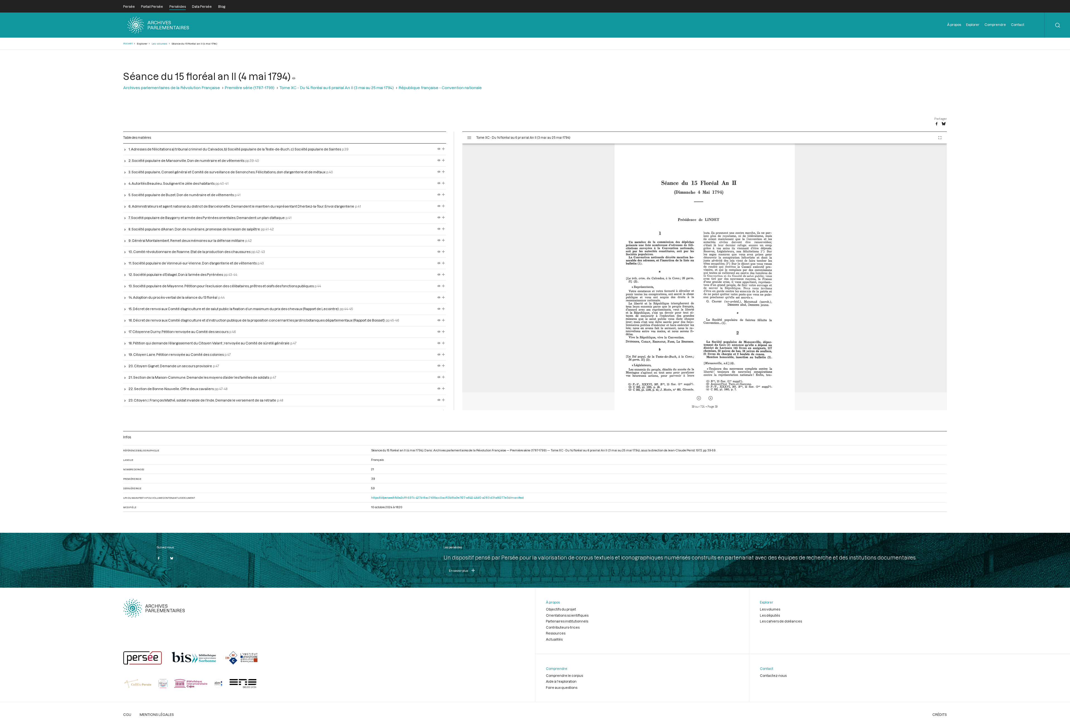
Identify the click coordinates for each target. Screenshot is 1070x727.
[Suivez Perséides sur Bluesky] (172, 558)
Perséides (177, 6)
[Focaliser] (443, 149)
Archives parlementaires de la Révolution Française (171, 87)
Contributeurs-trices (563, 627)
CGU (127, 714)
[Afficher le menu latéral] (469, 138)
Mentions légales (157, 714)
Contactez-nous (773, 675)
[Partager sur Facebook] (936, 124)
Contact (1017, 24)
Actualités (554, 639)
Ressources (555, 633)
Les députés (770, 615)
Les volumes (159, 43)
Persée (129, 6)
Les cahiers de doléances (781, 621)
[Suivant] (710, 398)
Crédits (939, 714)
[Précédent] (699, 398)
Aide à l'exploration (561, 681)
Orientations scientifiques (567, 615)
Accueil (128, 43)
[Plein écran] (940, 138)
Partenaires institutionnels (567, 621)
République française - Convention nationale (440, 87)
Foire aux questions (561, 687)
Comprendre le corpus (564, 675)
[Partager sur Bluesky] (943, 124)
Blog (221, 6)
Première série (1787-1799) (249, 87)
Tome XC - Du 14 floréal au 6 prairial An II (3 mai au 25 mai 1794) (336, 87)
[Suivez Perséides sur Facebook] (159, 558)
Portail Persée (152, 6)
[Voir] (293, 76)
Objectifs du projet (561, 609)
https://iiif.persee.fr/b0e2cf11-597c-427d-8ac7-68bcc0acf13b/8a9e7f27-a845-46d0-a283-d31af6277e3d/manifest (447, 497)
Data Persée (202, 6)
